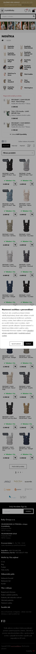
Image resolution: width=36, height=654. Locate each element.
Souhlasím (28, 343)
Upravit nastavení (16, 343)
